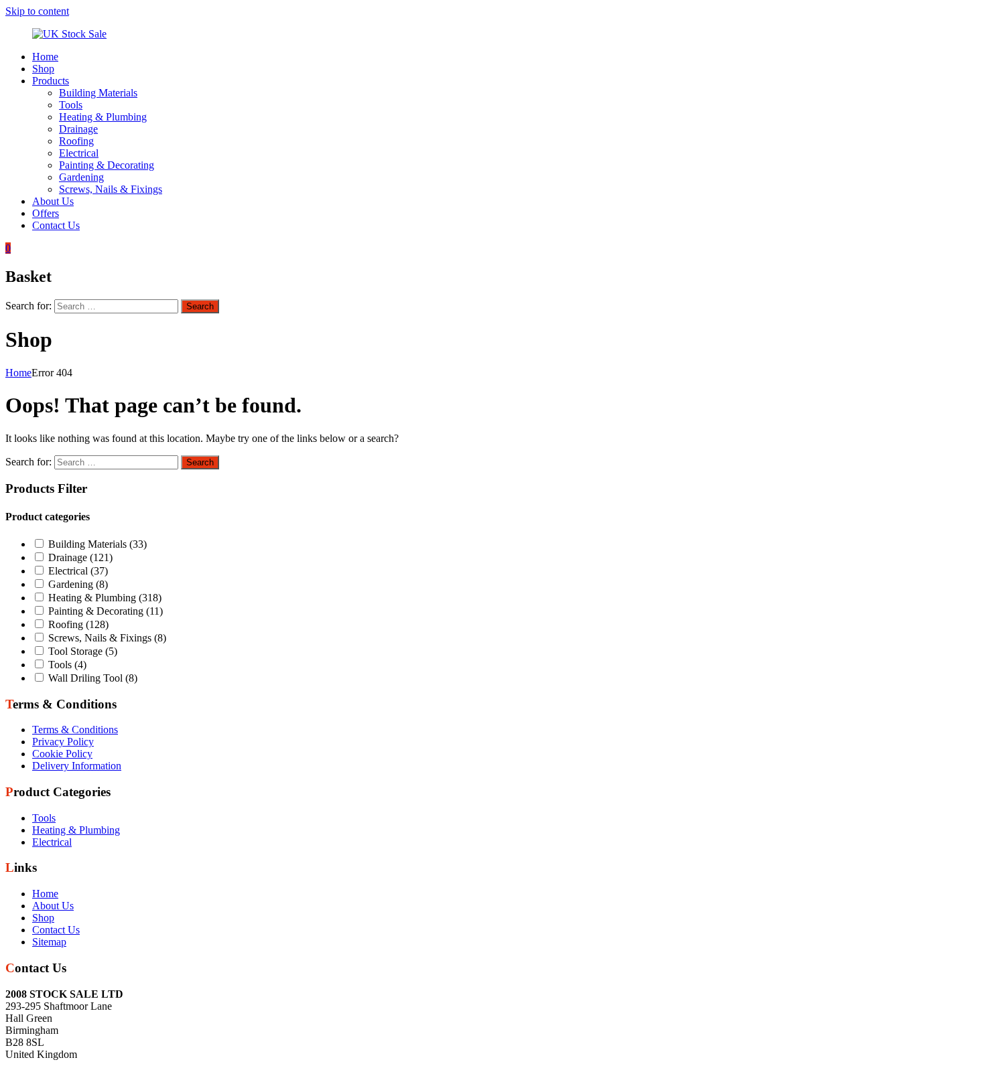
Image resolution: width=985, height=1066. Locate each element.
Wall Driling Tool (92, 678)
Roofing (76, 141)
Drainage (78, 129)
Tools (70, 104)
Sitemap (49, 941)
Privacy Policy (63, 741)
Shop (43, 68)
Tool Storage (82, 651)
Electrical (78, 153)
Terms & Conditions (75, 729)
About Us (53, 201)
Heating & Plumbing (103, 117)
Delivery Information (76, 765)
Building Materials (98, 92)
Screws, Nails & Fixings (110, 189)
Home (45, 56)
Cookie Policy (62, 753)
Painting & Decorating (106, 165)
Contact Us (56, 225)
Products (50, 80)
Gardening (81, 177)
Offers (45, 213)
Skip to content (37, 11)
